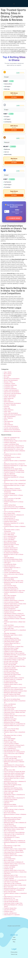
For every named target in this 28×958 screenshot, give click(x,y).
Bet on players (7, 373)
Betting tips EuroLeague (10, 475)
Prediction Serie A (8, 801)
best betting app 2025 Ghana (11, 750)
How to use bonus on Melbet (11, 602)
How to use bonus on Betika (11, 743)
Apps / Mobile (7, 372)
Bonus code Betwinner (10, 608)
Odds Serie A (7, 873)
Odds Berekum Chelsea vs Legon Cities (14, 659)
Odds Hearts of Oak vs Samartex (12, 883)
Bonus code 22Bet (9, 740)
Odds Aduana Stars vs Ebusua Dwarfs (14, 852)
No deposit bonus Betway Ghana (12, 756)
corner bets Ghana (9, 625)
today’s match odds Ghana (11, 791)
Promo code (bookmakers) (11, 413)
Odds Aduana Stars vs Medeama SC (13, 760)
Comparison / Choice (9, 383)
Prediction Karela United (10, 521)
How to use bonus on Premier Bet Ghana (14, 771)
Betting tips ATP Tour (9, 898)
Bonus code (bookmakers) (11, 380)
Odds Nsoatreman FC (9, 518)
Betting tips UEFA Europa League (12, 692)
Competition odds (8, 387)
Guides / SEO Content (9, 396)
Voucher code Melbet (9, 867)
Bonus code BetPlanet (9, 538)
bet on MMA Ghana (9, 534)
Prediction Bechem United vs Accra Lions (14, 715)
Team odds (7, 423)
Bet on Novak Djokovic (10, 707)
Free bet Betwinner (9, 824)
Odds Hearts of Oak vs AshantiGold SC (14, 834)
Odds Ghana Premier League (11, 641)
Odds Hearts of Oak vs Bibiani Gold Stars (14, 666)
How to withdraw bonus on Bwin (12, 747)
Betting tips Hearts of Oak (11, 875)
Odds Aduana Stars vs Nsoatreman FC (14, 445)
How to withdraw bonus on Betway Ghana (15, 658)
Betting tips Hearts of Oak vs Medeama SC (15, 822)
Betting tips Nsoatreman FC (11, 589)
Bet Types (6, 377)
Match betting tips (9, 398)
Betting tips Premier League (11, 607)
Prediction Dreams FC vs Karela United (14, 472)
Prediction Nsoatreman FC (11, 547)
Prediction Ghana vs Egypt (11, 656)
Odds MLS (6, 802)
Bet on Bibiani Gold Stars (10, 783)
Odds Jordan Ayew (9, 796)
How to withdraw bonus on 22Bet (12, 617)
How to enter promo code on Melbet (13, 850)
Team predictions (8, 424)
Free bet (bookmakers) (10, 395)
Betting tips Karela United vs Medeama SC (15, 827)
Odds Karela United (9, 709)
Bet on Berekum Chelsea (10, 541)
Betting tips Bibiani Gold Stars (12, 605)
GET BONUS (14, 97)
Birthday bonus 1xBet (9, 770)
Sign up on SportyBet (9, 730)
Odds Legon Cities (9, 628)
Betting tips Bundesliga (10, 543)
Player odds (7, 408)
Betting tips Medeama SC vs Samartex (14, 470)
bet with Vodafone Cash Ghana (12, 694)
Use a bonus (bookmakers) (11, 426)
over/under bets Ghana (10, 835)
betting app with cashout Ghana (12, 674)
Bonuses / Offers (8, 382)
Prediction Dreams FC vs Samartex (13, 679)
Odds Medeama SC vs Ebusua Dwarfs (14, 765)
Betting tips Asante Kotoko (11, 577)
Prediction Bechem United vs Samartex (14, 809)
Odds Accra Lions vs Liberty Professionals (15, 710)
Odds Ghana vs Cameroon (11, 571)
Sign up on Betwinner (9, 473)
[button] (14, 4)
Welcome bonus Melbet (10, 804)
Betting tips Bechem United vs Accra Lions (15, 877)
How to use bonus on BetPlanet (12, 511)
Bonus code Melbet (9, 579)
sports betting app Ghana (10, 587)
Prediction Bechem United (10, 682)
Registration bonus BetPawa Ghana (13, 788)
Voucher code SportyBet (10, 758)
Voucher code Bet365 (9, 676)
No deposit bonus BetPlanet (11, 552)
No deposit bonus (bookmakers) (12, 403)
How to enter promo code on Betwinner (14, 832)
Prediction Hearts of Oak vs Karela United (15, 849)
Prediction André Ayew (10, 442)
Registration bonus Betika (10, 649)
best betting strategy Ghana (11, 673)
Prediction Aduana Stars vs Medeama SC (14, 840)
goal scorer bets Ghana (10, 585)
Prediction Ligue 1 (8, 911)
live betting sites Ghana (10, 564)
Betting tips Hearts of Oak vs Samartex (14, 653)
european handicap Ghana (11, 669)
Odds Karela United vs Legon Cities (13, 903)
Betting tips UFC (8, 705)
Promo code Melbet (9, 539)
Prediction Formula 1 (9, 612)
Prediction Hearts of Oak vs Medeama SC (15, 483)
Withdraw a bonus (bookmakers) (12, 431)
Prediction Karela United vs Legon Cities (14, 590)
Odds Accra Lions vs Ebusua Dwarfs (13, 689)
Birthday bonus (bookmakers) (11, 378)
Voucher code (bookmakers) (11, 428)
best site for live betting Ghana (12, 699)
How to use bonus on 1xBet (11, 900)
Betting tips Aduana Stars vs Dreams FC (14, 464)
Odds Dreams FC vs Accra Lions (12, 896)
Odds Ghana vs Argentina (10, 551)
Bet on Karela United (9, 513)
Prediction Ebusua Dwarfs (10, 549)
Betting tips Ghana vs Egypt (11, 648)
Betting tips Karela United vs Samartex (14, 677)
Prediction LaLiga (8, 868)
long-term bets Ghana (9, 909)
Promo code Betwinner (10, 704)
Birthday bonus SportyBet (10, 663)
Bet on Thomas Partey (10, 830)
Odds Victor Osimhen (9, 533)
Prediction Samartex (9, 598)
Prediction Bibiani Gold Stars (11, 638)
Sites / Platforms (8, 418)
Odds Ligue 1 (7, 562)
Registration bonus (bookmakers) (12, 414)
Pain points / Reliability (10, 405)
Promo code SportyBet (10, 664)
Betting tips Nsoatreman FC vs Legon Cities (15, 465)
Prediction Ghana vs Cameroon (12, 488)
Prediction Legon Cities (10, 742)
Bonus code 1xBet (8, 793)
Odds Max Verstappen (9, 633)
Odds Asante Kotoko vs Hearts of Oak (14, 447)
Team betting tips (8, 421)
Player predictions (8, 410)
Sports (6, 419)
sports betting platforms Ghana (12, 819)
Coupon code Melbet (9, 493)
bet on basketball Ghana (10, 536)
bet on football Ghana (9, 858)
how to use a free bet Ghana (11, 728)
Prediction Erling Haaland (10, 799)
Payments (6, 406)
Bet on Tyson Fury (8, 886)
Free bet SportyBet (9, 811)
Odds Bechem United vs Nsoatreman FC (14, 798)
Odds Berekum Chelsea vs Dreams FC (14, 613)
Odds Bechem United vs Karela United (14, 829)
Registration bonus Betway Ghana (12, 817)
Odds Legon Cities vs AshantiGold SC (14, 775)
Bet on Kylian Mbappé (9, 738)
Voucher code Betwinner (10, 913)
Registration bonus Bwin (10, 719)
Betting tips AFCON (9, 786)
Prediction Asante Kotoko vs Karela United (15, 603)
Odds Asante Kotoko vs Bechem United (14, 776)
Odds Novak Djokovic (9, 566)
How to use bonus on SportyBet (12, 498)
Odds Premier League (9, 821)
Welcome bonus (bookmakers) (12, 429)
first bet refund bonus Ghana (11, 520)
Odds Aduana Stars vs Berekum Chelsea (14, 615)
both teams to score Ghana (11, 881)
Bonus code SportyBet (10, 891)
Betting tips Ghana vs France (11, 544)
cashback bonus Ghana (10, 826)
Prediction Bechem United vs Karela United (15, 441)
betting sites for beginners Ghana (12, 784)
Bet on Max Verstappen (10, 595)
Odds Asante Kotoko (9, 597)
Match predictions (8, 401)
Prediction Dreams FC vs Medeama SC (14, 890)
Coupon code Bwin (9, 878)
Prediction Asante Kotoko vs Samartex (14, 600)
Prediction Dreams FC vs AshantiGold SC (14, 724)
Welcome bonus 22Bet (10, 720)
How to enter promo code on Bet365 (13, 506)
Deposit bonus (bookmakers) (11, 391)
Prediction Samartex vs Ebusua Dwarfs (14, 745)
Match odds (7, 400)
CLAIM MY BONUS (14, 218)
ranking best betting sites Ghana (12, 640)
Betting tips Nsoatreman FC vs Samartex (14, 888)
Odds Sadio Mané (8, 500)
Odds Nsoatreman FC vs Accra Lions (13, 449)
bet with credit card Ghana (11, 661)
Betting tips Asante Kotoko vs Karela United (15, 691)
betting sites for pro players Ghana (13, 469)
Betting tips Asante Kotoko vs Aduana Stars (15, 872)
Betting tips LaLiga (9, 467)
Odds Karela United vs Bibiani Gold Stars (14, 712)
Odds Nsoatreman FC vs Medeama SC (14, 515)
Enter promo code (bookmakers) (12, 393)
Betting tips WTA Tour (9, 439)
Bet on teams (7, 375)
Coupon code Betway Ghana (11, 444)
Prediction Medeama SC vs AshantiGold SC (15, 880)
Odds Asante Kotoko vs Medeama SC (13, 862)
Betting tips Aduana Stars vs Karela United (15, 885)
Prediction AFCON (8, 717)
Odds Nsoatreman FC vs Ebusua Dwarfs (14, 751)
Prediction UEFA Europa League (12, 610)
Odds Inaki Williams (9, 557)
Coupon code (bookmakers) (11, 390)
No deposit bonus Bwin (10, 681)
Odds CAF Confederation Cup (12, 437)
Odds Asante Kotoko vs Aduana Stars (13, 646)
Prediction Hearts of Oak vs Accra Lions (14, 863)
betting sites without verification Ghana (14, 773)
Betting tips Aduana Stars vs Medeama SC (15, 781)
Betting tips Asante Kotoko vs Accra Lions (15, 687)
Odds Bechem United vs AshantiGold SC (14, 794)
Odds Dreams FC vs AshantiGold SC (13, 789)
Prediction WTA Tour (9, 714)
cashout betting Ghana (10, 505)
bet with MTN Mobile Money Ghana (13, 559)
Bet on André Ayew (9, 860)
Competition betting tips (10, 385)
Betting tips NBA (8, 847)
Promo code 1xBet (9, 546)
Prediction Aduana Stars (10, 908)
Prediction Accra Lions (10, 516)
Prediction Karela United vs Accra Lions (14, 870)
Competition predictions (10, 388)
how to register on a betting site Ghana (14, 626)
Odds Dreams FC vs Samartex (12, 914)
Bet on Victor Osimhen (10, 812)
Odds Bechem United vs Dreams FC (13, 561)
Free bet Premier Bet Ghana (11, 901)
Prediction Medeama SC (10, 853)
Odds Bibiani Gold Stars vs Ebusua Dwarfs (15, 654)
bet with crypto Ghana (10, 671)
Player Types (7, 411)
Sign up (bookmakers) (9, 416)
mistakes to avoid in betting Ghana (13, 651)
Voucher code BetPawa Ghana (12, 572)
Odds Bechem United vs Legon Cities (13, 580)
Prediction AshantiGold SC (11, 865)
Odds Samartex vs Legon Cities (12, 845)
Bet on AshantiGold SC (10, 748)
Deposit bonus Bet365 (10, 668)
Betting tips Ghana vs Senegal (12, 722)
